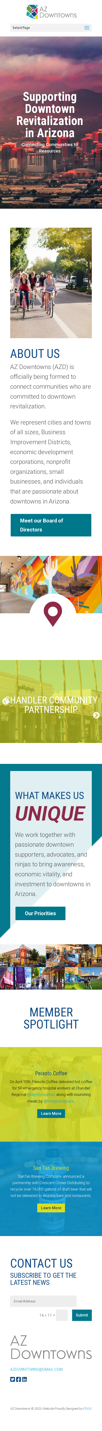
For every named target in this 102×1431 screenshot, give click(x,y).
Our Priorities (40, 913)
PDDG (87, 1408)
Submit (82, 1315)
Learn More (51, 1113)
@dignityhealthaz (41, 1094)
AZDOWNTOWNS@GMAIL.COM (36, 1369)
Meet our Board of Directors (41, 525)
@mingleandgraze (59, 1101)
